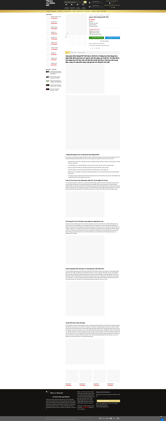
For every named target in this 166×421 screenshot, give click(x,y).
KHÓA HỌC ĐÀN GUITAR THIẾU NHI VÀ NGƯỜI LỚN (55, 81)
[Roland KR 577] (72, 376)
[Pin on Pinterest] (97, 48)
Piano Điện (107, 15)
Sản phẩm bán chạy (105, 45)
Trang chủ (49, 11)
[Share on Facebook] (90, 48)
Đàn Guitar (60, 11)
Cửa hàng (96, 15)
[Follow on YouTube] (114, 7)
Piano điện (93, 45)
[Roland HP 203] (85, 376)
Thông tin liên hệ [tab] (81, 52)
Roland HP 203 (82, 383)
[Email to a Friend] (95, 48)
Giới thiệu (108, 1)
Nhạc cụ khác (68, 11)
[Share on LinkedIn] (99, 48)
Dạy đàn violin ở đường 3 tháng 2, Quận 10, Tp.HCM (55, 85)
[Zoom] (67, 34)
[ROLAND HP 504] (113, 376)
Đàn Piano (54, 11)
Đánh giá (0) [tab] (73, 52)
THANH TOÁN (117, 5)
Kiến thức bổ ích (80, 11)
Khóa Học (87, 11)
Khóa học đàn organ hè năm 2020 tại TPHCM (55, 77)
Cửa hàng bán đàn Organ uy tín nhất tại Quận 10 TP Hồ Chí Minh (55, 72)
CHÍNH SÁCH (106, 5)
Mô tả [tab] (68, 52)
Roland (102, 43)
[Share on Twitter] (92, 48)
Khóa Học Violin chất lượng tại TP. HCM (54, 89)
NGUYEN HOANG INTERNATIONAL (57, 419)
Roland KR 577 (68, 383)
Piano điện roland (98, 45)
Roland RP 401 (96, 383)
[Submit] (85, 2)
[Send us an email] (112, 7)
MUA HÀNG (112, 5)
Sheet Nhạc (103, 11)
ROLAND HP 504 (110, 383)
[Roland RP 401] (99, 376)
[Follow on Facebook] (110, 7)
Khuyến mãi (115, 1)
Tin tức (111, 1)
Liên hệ (98, 11)
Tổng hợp (93, 11)
